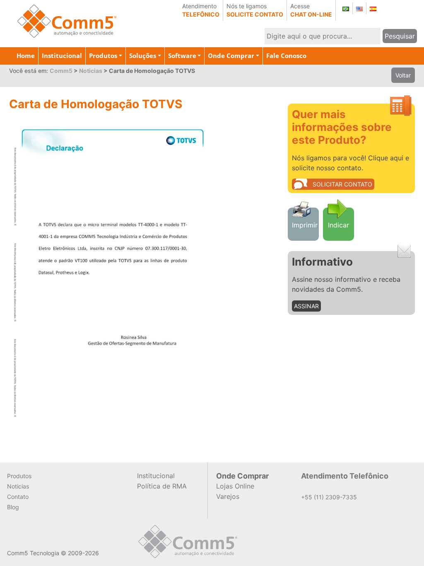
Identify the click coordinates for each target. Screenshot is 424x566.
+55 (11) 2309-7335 (329, 497)
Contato (18, 496)
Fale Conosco (286, 55)
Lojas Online (235, 486)
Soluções (142, 55)
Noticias (18, 486)
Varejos (227, 496)
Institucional (62, 55)
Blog (13, 506)
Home (26, 55)
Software (182, 55)
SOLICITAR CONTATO (342, 184)
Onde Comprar (231, 55)
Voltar (403, 75)
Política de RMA (162, 486)
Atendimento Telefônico (344, 476)
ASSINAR (306, 306)
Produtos (103, 55)
